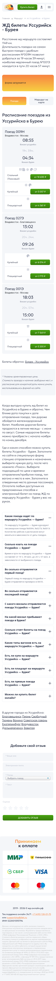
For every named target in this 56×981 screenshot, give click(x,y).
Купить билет (27, 7)
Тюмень (7, 720)
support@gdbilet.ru (17, 917)
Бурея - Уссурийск (37, 361)
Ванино (18, 720)
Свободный (39, 716)
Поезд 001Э (14, 289)
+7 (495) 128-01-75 (41, 914)
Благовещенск (11, 716)
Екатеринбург (11, 724)
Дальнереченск (12, 728)
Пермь (26, 716)
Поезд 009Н (15, 132)
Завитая (29, 728)
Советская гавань (35, 720)
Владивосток (30, 724)
